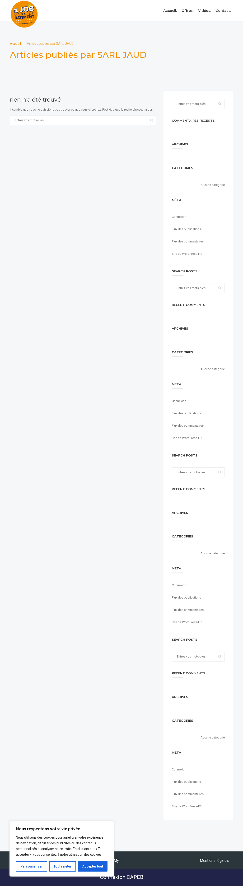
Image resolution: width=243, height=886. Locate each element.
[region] (61, 849)
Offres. (187, 11)
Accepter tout (92, 866)
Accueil (16, 43)
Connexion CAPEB (121, 877)
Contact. (223, 11)
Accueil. (170, 11)
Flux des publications (186, 229)
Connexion (179, 217)
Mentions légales (214, 860)
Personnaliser (31, 866)
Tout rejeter (62, 866)
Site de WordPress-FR (187, 253)
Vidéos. (204, 11)
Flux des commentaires (188, 241)
